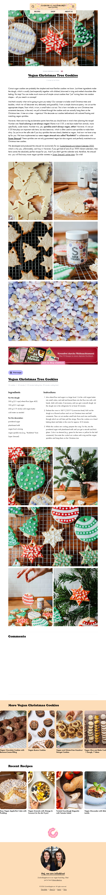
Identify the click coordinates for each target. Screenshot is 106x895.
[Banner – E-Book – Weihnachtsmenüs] (53, 356)
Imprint (59, 889)
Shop (53, 11)
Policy (65, 889)
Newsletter (44, 889)
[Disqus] (53, 666)
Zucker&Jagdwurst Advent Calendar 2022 (77, 146)
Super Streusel (14, 138)
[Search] (33, 6)
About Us (69, 11)
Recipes (37, 11)
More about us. (57, 880)
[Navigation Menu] (73, 6)
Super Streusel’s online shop (64, 154)
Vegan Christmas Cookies (51, 71)
